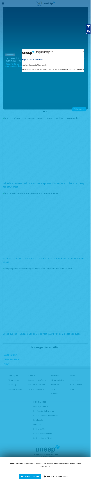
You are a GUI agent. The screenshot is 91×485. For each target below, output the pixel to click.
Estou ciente (31, 476)
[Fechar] (83, 51)
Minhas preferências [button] (58, 476)
